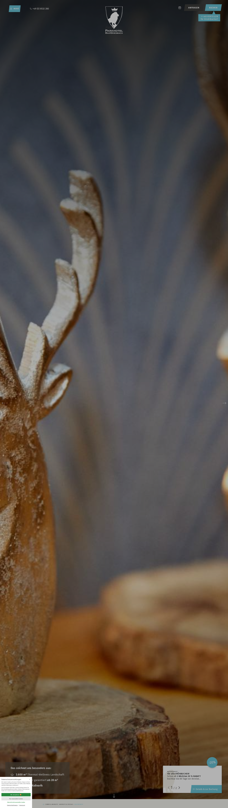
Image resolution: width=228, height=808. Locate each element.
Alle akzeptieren (14, 794)
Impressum (22, 805)
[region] (16, 786)
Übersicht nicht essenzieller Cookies (16, 802)
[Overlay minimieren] (29, 779)
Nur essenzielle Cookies (16, 798)
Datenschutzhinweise (12, 805)
